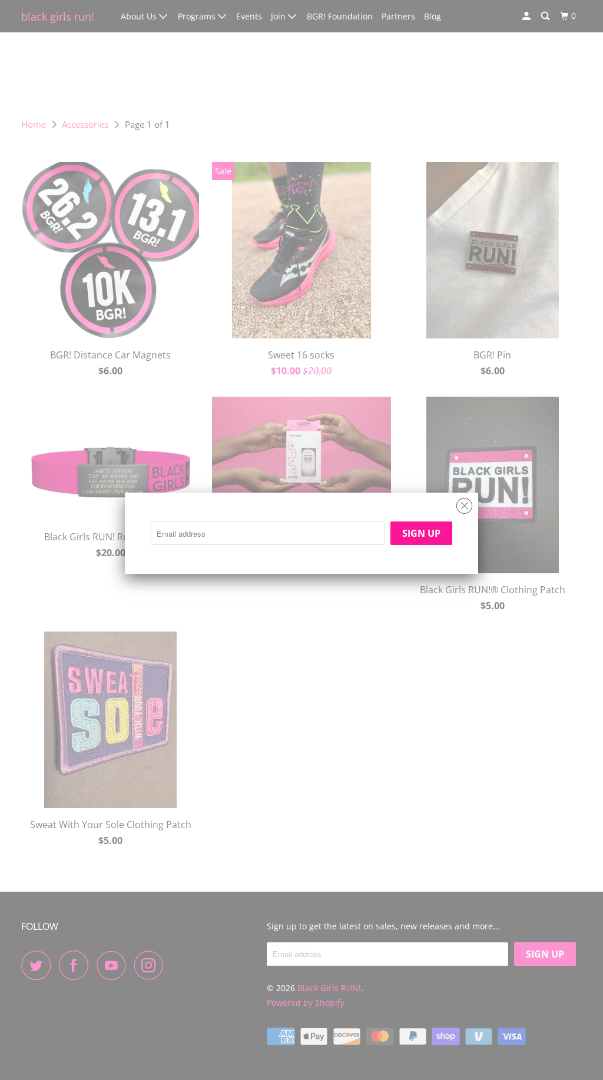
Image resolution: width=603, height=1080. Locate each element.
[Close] (464, 503)
